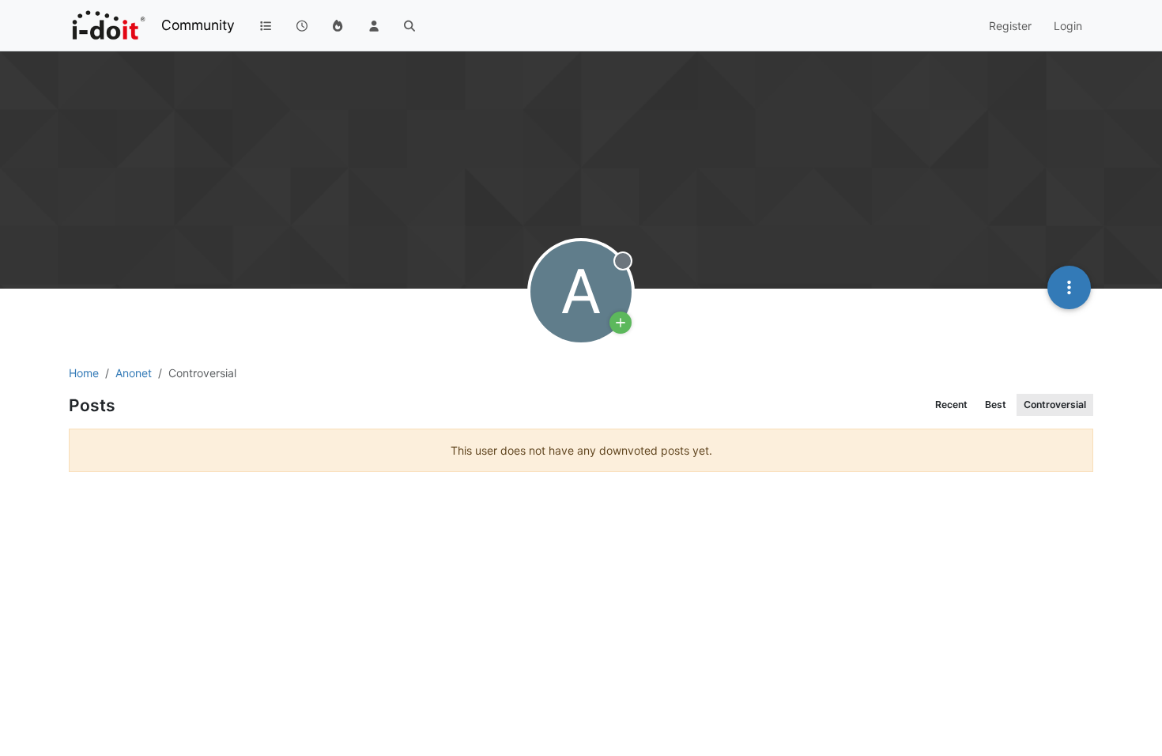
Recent (951, 404)
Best (995, 404)
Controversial (1055, 404)
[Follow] (620, 323)
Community (198, 25)
